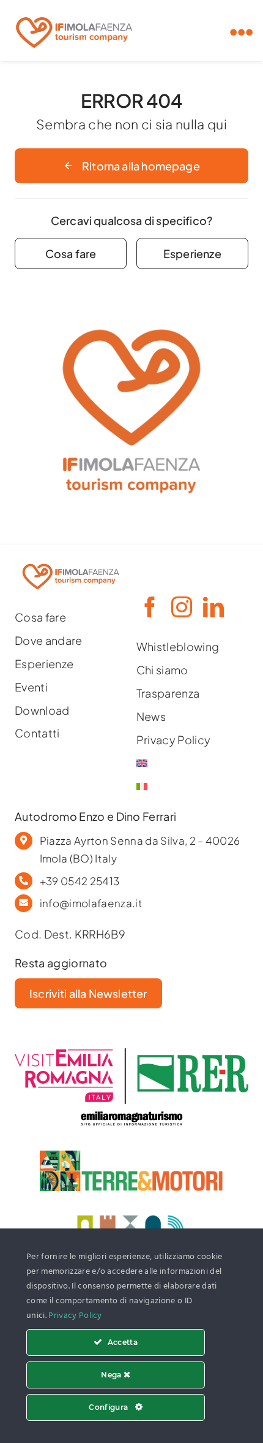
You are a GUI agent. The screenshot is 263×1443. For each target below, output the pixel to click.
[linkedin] (213, 607)
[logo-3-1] (131, 1156)
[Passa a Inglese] (192, 763)
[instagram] (181, 607)
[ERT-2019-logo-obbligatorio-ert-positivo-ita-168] (131, 1109)
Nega (112, 1374)
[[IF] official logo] (74, 14)
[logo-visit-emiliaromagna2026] (131, 1053)
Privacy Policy (75, 1316)
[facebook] (149, 607)
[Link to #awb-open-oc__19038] (241, 32)
